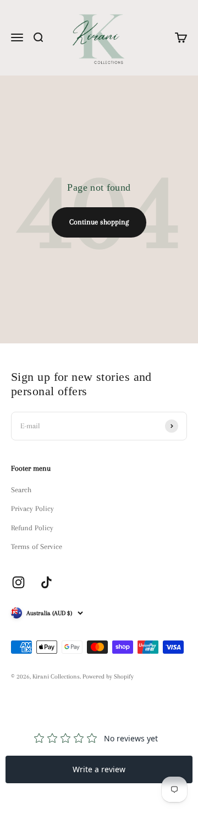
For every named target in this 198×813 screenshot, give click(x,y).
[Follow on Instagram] (18, 582)
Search (21, 490)
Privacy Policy (32, 508)
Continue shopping (99, 222)
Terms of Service (36, 546)
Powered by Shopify (108, 676)
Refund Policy (32, 528)
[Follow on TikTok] (46, 582)
